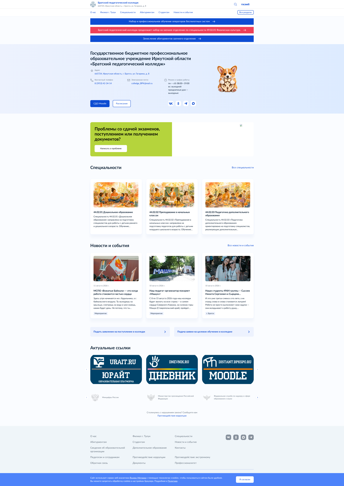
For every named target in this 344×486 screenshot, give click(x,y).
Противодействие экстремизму (192, 457)
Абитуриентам (147, 12)
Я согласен (244, 479)
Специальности (128, 12)
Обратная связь (99, 463)
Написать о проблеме (110, 148)
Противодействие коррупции (172, 416)
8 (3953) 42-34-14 (103, 83)
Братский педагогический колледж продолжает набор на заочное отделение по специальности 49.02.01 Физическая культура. (169, 30)
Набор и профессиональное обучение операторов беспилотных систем (169, 21)
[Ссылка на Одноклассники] (178, 103)
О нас (93, 12)
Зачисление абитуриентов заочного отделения (169, 39)
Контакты (180, 448)
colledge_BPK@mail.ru (142, 83)
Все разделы (245, 12)
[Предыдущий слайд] (86, 397)
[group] (116, 369)
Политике (172, 481)
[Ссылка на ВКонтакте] (228, 437)
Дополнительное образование (150, 448)
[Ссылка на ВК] (171, 103)
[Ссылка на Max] (193, 103)
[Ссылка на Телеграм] (186, 103)
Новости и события (183, 12)
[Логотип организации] (93, 4)
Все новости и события (241, 245)
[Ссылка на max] (243, 437)
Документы (139, 463)
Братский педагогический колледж (118, 3)
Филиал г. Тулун (108, 12)
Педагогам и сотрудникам (104, 457)
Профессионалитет (186, 463)
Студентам (164, 12)
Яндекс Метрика (138, 478)
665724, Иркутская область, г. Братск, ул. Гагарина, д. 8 (122, 74)
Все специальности (243, 167)
